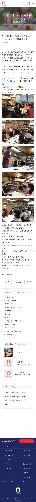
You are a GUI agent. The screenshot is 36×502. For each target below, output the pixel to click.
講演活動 (8, 311)
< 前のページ (7, 282)
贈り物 (6, 396)
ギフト (23, 392)
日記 (6, 317)
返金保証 (18, 400)
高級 (6, 405)
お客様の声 (8, 334)
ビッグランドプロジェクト (13, 331)
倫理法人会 (8, 304)
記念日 (6, 400)
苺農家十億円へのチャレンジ (14, 307)
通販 (18, 396)
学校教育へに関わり (11, 324)
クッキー (7, 392)
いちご (18, 392)
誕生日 (23, 396)
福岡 (13, 392)
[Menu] (33, 3)
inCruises (8, 314)
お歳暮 (12, 400)
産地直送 (12, 396)
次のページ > (29, 282)
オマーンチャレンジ (11, 328)
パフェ (24, 400)
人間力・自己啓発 (7, 275)
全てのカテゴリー (10, 297)
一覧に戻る (18, 282)
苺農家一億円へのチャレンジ (14, 321)
